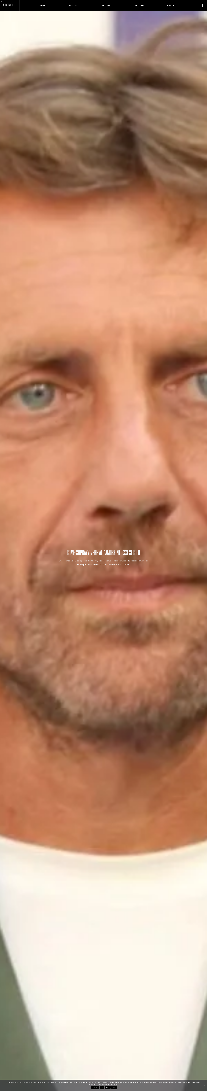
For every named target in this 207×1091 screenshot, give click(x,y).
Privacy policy (111, 1088)
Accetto (95, 1088)
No (102, 1088)
